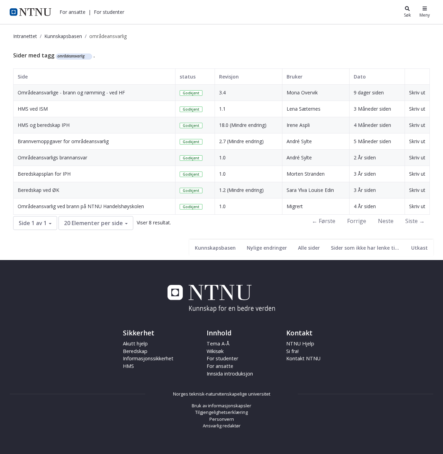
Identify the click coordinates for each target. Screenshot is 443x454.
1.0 (222, 157)
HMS (128, 366)
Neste (386, 221)
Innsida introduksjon (230, 373)
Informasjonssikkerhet (148, 358)
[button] (72, 12)
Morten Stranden (306, 173)
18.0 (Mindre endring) (242, 125)
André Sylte (299, 141)
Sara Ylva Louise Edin (310, 190)
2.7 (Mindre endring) (241, 141)
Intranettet (25, 36)
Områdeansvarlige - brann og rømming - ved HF (71, 92)
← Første (323, 221)
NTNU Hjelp (300, 343)
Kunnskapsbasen (63, 36)
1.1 (222, 108)
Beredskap (135, 351)
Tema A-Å (218, 343)
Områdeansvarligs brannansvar (52, 157)
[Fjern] (87, 56)
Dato (360, 76)
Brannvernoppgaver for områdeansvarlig (63, 141)
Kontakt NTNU (303, 358)
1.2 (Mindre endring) (241, 190)
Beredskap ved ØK (38, 190)
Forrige (356, 221)
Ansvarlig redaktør (222, 426)
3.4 (222, 92)
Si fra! (292, 351)
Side (23, 76)
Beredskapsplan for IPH (44, 173)
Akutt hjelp (135, 343)
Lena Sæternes (303, 108)
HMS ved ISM (33, 108)
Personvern (221, 419)
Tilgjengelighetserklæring (221, 412)
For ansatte (220, 366)
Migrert (295, 206)
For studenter (222, 358)
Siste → (415, 221)
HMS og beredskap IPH (44, 125)
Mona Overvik (302, 92)
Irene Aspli (298, 125)
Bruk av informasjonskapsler (221, 405)
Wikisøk (215, 351)
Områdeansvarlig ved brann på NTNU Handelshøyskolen (81, 206)
